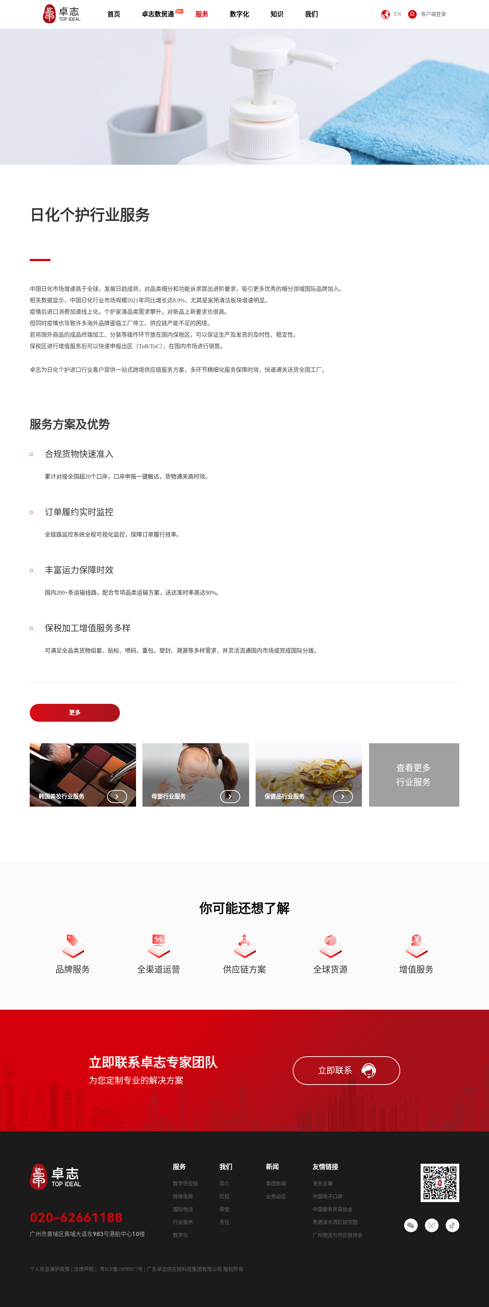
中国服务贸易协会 (333, 1209)
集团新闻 (276, 1183)
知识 (277, 14)
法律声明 (84, 1269)
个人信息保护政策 (50, 1269)
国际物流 (183, 1209)
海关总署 (323, 1183)
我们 (311, 14)
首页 (113, 14)
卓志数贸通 (158, 14)
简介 (224, 1183)
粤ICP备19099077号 (121, 1269)
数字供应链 (185, 1183)
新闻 (272, 1167)
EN (397, 14)
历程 (224, 1196)
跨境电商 (183, 1196)
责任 (224, 1222)
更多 (75, 713)
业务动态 (276, 1196)
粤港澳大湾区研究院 (335, 1222)
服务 (201, 14)
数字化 (239, 14)
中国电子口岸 (328, 1196)
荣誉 (224, 1209)
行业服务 (183, 1222)
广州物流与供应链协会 (338, 1235)
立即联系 (335, 1070)
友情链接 (325, 1167)
